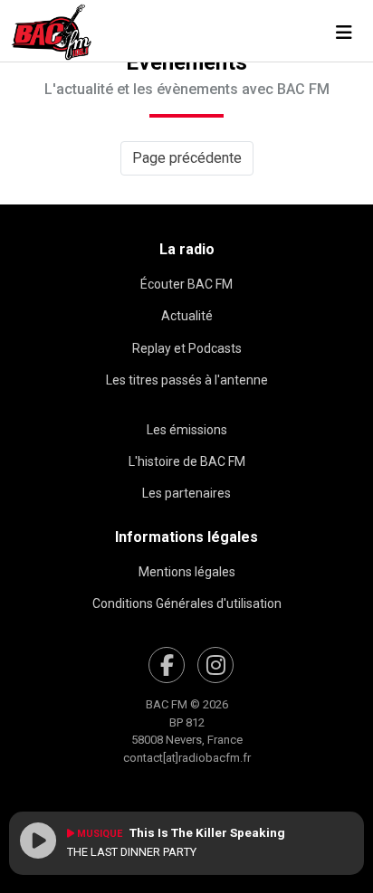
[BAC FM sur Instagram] (215, 665)
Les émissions (187, 430)
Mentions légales (187, 572)
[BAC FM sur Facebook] (166, 665)
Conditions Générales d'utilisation (187, 603)
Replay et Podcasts (187, 348)
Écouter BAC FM (186, 284)
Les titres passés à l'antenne (187, 380)
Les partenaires (186, 493)
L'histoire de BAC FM (187, 461)
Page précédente (187, 157)
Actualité (187, 316)
